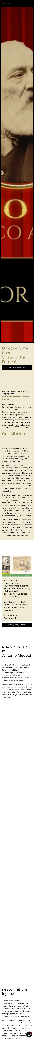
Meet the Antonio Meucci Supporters (17, 625)
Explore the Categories (17, 367)
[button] (29, 1034)
